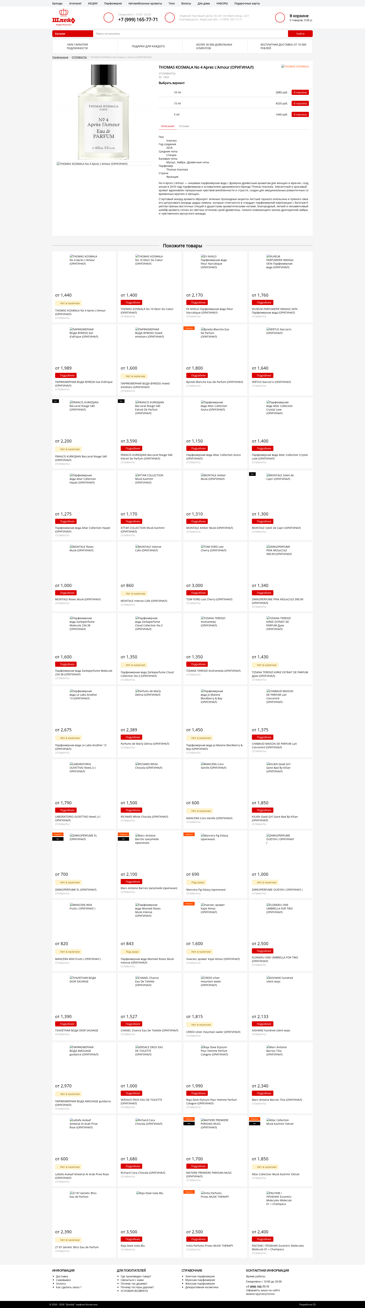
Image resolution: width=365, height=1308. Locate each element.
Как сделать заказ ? (68, 1287)
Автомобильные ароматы (145, 3)
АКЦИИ (93, 3)
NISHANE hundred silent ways (271, 1030)
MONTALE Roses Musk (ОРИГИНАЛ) (78, 599)
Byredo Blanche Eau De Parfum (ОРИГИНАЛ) (214, 382)
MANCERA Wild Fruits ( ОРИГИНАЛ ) (78, 959)
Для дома (204, 3)
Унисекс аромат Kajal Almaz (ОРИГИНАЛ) (213, 959)
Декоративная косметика (201, 1287)
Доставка (62, 1276)
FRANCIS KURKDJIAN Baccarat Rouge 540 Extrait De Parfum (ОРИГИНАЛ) (146, 456)
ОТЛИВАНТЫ (79, 57)
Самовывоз (63, 1280)
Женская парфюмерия (200, 1283)
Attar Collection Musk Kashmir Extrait (275, 1174)
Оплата (61, 1283)
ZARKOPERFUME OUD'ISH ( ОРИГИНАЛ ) (277, 889)
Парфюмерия (113, 3)
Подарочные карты (247, 3)
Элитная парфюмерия (200, 1276)
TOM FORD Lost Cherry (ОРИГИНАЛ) (209, 599)
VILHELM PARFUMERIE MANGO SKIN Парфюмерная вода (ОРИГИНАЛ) (275, 310)
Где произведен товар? (136, 1276)
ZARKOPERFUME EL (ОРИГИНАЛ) (75, 889)
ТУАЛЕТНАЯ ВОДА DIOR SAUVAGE (76, 1030)
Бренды (57, 3)
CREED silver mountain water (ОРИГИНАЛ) (213, 1032)
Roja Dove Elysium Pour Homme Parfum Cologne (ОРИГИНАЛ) (211, 1101)
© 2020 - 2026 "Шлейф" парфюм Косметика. (73, 1304)
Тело (172, 3)
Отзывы (184, 126)
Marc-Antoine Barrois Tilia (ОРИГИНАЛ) (277, 1099)
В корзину (300, 92)
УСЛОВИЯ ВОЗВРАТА (134, 1291)
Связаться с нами (132, 1280)
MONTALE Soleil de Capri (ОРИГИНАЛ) (276, 528)
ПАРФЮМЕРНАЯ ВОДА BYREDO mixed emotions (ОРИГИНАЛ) (145, 385)
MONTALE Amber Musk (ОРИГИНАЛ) (209, 528)
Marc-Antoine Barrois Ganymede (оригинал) (149, 888)
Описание (167, 126)
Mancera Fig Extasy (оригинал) (205, 889)
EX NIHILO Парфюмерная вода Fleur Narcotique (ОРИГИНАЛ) (209, 310)
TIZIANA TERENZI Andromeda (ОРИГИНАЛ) (213, 670)
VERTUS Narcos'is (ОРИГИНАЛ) (271, 382)
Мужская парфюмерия (200, 1280)
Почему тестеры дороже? (137, 1287)
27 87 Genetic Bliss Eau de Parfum (77, 1247)
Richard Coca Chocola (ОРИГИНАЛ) (143, 1172)
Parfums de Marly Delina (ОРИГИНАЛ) (145, 743)
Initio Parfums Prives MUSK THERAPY (209, 1245)
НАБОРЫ (222, 3)
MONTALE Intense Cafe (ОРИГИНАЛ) (144, 601)
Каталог (60, 33)
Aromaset (75, 3)
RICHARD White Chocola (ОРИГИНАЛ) (144, 816)
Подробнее (132, 302)
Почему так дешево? (134, 1283)
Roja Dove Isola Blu (133, 1245)
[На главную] (63, 17)
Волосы (186, 3)
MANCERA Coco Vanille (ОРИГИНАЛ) (209, 818)
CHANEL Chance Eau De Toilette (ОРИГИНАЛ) (149, 1030)
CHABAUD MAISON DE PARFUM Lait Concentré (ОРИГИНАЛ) (274, 745)
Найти (300, 33)
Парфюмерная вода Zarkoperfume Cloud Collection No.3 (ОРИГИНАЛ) (147, 674)
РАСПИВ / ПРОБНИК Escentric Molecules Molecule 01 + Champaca (278, 1247)
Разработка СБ (307, 1304)
